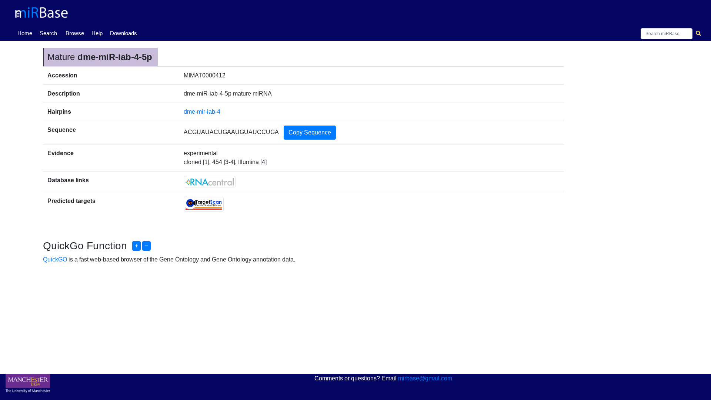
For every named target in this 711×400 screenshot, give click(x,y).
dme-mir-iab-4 (202, 112)
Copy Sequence (309, 132)
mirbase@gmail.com (425, 378)
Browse (75, 33)
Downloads (123, 33)
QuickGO (55, 259)
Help (97, 33)
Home (26, 33)
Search (48, 33)
